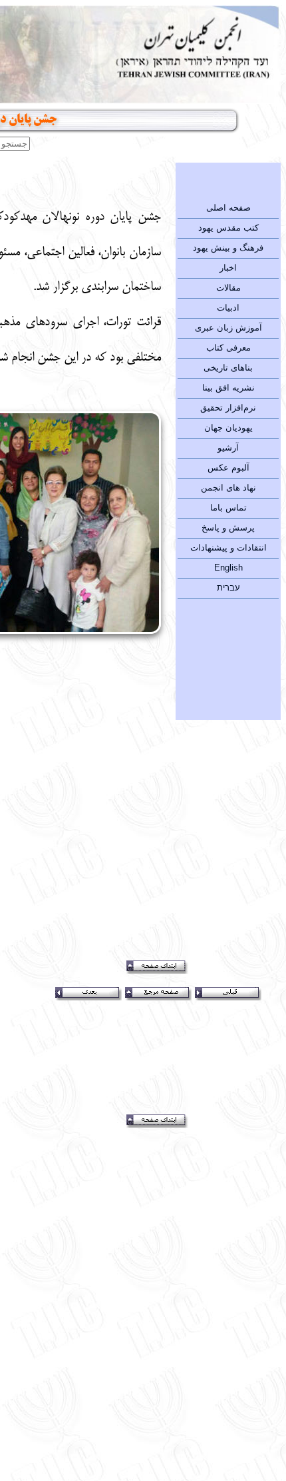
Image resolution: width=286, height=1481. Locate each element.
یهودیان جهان (228, 428)
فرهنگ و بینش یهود (228, 248)
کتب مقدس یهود (228, 228)
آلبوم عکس (228, 468)
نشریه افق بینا (228, 388)
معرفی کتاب (228, 348)
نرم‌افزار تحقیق (228, 408)
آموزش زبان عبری (228, 328)
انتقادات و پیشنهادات (228, 548)
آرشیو (228, 448)
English (228, 568)
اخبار (228, 268)
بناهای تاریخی (228, 368)
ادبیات (228, 308)
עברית (228, 588)
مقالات (228, 288)
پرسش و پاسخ (228, 528)
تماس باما (228, 508)
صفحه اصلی (228, 208)
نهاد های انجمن (228, 488)
